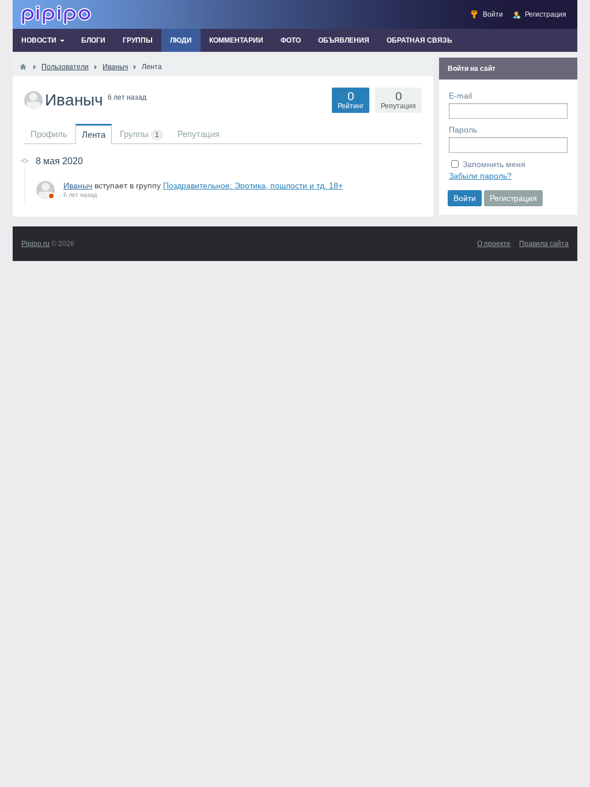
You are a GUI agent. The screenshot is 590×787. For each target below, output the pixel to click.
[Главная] (23, 67)
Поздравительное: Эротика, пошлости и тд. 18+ (253, 185)
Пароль (463, 129)
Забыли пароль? (480, 175)
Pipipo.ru (35, 244)
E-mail (460, 95)
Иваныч (77, 185)
